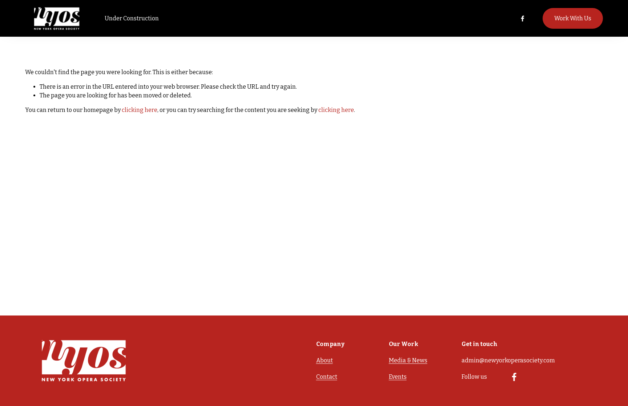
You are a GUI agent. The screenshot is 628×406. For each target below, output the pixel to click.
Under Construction (132, 18)
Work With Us (572, 18)
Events (398, 376)
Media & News (408, 360)
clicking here (139, 109)
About (324, 360)
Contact (326, 376)
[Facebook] (522, 18)
